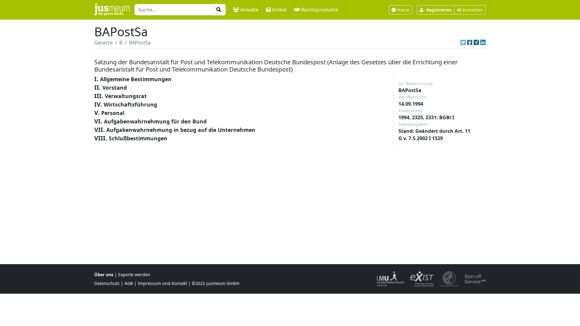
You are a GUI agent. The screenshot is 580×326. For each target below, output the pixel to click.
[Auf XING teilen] (476, 42)
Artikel (279, 9)
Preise (403, 10)
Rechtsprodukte (319, 9)
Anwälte (249, 9)
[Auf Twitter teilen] (463, 42)
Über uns (103, 274)
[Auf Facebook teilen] (469, 42)
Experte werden (134, 274)
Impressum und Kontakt (162, 283)
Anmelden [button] (472, 10)
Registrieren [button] (439, 10)
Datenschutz (107, 283)
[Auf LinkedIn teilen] (483, 42)
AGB (128, 283)
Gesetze (103, 42)
